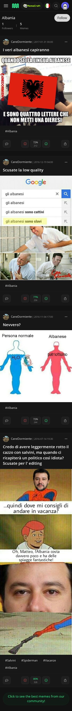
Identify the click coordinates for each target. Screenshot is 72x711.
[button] (56, 6)
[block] (66, 42)
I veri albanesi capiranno (26, 49)
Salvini (11, 660)
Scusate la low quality (23, 170)
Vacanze (50, 660)
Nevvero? (12, 324)
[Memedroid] (15, 5)
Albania (12, 131)
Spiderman (30, 660)
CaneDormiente (21, 42)
